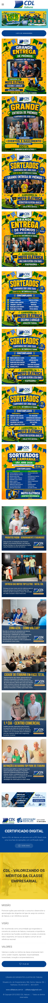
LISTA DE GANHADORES (24, 33)
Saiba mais (26, 845)
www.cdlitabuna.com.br (14, 990)
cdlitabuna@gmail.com (33, 990)
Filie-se (26, 964)
